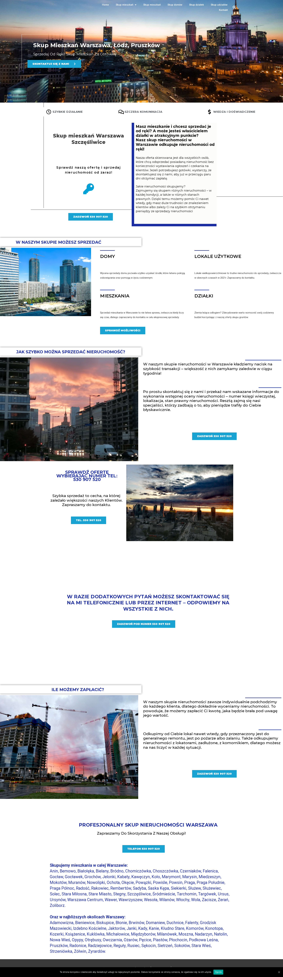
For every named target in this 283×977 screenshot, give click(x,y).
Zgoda (218, 972)
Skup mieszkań (124, 4)
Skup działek (196, 4)
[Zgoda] (279, 972)
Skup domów (175, 4)
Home (105, 4)
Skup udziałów (219, 4)
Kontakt (223, 10)
